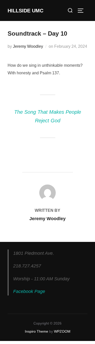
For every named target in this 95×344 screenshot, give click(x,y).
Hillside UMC (25, 10)
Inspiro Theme (36, 331)
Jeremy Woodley (28, 46)
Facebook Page (29, 291)
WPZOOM (62, 331)
